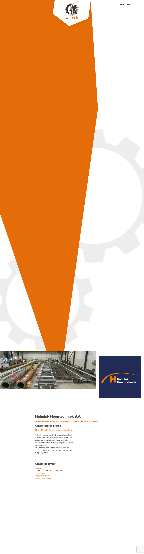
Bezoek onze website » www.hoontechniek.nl (53, 421)
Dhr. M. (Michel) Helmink (44, 430)
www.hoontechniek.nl (43, 478)
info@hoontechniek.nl (92, 421)
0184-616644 (78, 421)
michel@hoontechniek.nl (63, 430)
